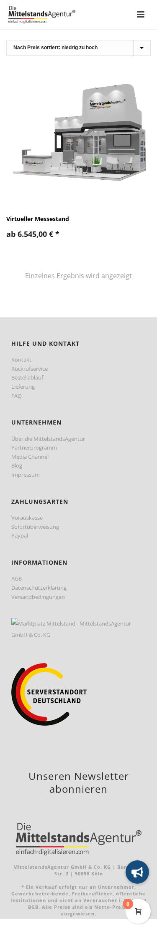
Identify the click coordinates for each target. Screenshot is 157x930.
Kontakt (21, 359)
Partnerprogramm (34, 447)
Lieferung (23, 386)
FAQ (16, 396)
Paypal (19, 535)
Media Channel (30, 456)
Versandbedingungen (38, 597)
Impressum (25, 474)
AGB (16, 578)
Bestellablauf (27, 377)
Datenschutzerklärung (39, 587)
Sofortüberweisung (35, 526)
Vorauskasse (27, 517)
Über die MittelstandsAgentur (48, 438)
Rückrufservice (29, 368)
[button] (137, 872)
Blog (16, 465)
